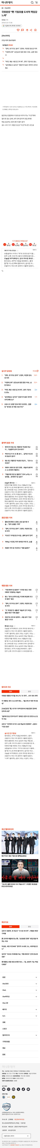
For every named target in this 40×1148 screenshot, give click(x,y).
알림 (3, 1054)
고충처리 (4, 1130)
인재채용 (10, 1119)
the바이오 (6, 997)
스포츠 (4, 1029)
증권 (3, 977)
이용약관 (23, 1123)
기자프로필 (6, 1042)
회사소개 (4, 1119)
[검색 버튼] (32, 3)
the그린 (5, 1003)
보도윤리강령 (12, 1130)
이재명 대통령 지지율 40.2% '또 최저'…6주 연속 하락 (20, 696)
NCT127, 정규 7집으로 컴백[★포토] (14, 856)
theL (4, 990)
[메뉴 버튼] (36, 3)
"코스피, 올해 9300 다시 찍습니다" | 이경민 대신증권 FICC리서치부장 (19, 885)
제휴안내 (10, 1126)
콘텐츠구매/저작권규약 (20, 1126)
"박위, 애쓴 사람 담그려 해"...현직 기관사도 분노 (20, 62)
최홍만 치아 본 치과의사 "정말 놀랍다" (17, 548)
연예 (3, 1022)
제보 (3, 1048)
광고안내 (4, 1126)
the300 (7, 8)
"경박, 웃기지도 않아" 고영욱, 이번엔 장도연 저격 (21, 49)
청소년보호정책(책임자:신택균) (10, 1123)
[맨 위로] (35, 1139)
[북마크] (35, 30)
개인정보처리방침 (19, 1119)
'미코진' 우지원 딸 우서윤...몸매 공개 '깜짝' (19, 535)
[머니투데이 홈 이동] (8, 1067)
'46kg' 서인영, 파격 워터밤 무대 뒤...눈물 (18, 542)
